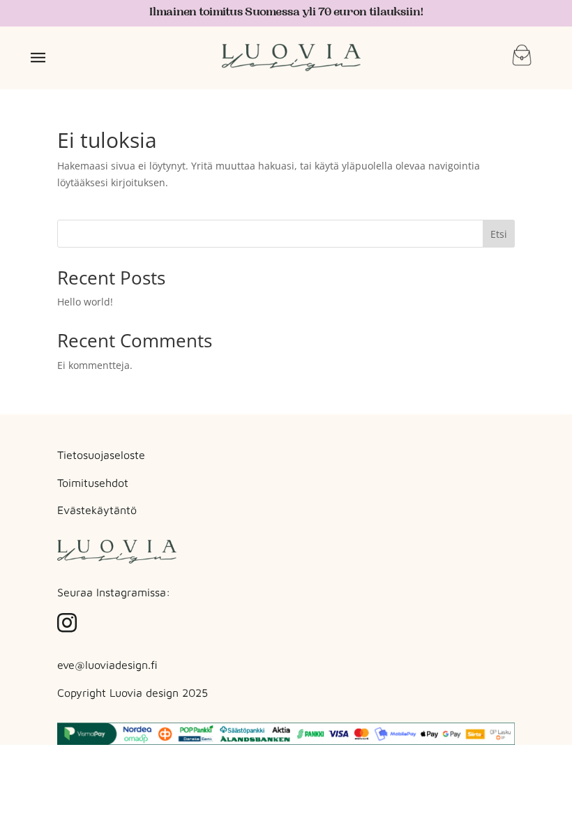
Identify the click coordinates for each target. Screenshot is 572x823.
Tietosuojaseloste (101, 454)
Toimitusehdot (92, 482)
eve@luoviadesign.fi (107, 664)
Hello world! (85, 301)
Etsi (498, 234)
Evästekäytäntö (97, 510)
